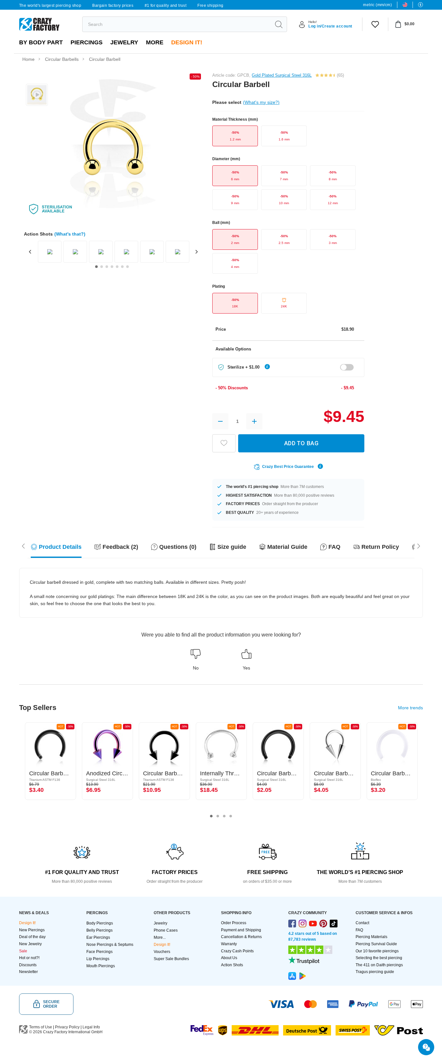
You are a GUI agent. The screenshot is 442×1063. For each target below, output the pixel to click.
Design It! (186, 42)
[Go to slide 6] (122, 266)
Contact (362, 923)
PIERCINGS (87, 42)
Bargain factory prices (112, 5)
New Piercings (32, 930)
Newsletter (28, 971)
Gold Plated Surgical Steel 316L (282, 75)
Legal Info (91, 1027)
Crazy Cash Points (237, 951)
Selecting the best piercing (379, 958)
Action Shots (232, 965)
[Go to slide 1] (96, 266)
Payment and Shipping (241, 930)
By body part (41, 42)
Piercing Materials (371, 937)
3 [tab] (224, 816)
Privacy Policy (67, 1027)
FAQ (359, 930)
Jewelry (124, 42)
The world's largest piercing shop (50, 5)
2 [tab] (218, 816)
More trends (410, 707)
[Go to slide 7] (127, 266)
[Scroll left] (418, 545)
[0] (375, 24)
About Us (229, 958)
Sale (23, 951)
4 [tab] (230, 816)
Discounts (28, 965)
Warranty (229, 944)
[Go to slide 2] (101, 266)
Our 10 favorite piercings (377, 951)
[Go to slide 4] (112, 266)
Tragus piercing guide (375, 971)
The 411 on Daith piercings (379, 965)
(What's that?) (69, 234)
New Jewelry (30, 944)
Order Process (233, 923)
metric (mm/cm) (377, 5)
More (154, 42)
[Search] (279, 24)
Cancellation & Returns (241, 937)
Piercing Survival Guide (376, 944)
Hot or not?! (29, 958)
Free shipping (210, 5)
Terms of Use (40, 1027)
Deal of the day (32, 937)
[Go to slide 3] (106, 266)
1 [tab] (211, 816)
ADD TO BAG (301, 443)
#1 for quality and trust (166, 5)
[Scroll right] (23, 545)
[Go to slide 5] (117, 266)
